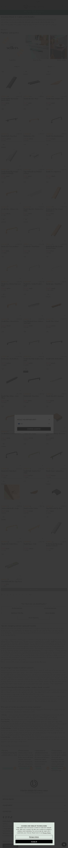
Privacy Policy (47, 833)
